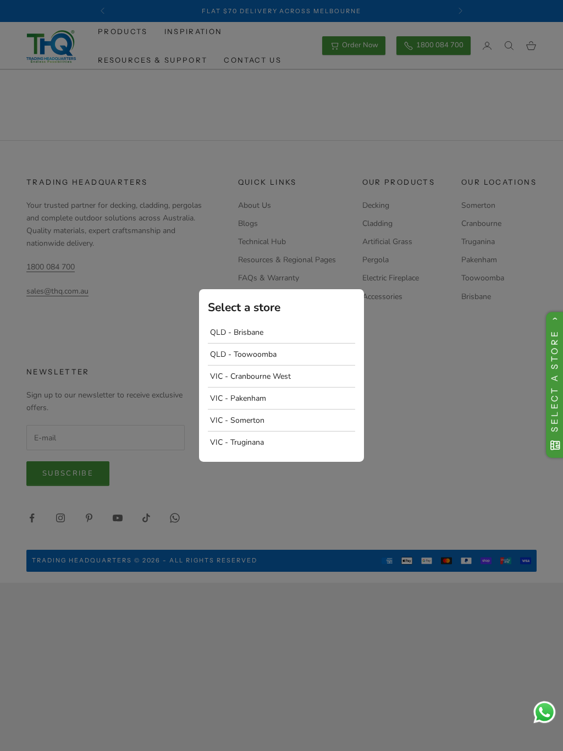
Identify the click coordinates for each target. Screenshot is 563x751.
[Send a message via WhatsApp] (545, 712)
